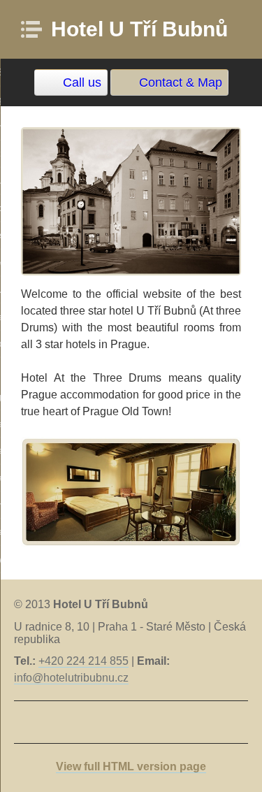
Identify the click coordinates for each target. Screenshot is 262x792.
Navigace (35, 29)
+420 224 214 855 (83, 661)
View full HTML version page (131, 766)
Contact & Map (180, 82)
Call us (82, 82)
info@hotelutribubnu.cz (71, 678)
